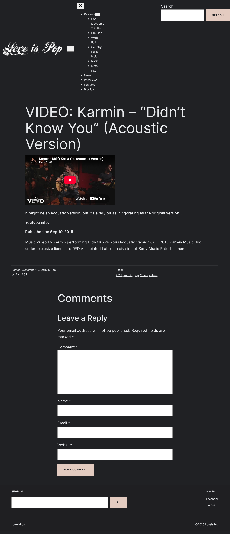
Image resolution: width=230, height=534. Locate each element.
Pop (53, 269)
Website (65, 444)
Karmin (127, 275)
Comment (68, 347)
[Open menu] (70, 49)
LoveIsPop (18, 524)
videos (153, 275)
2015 (119, 275)
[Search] (118, 502)
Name (64, 401)
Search (167, 6)
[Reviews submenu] (97, 14)
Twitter (210, 505)
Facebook (212, 499)
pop (136, 275)
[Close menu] (80, 6)
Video (144, 275)
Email (64, 423)
